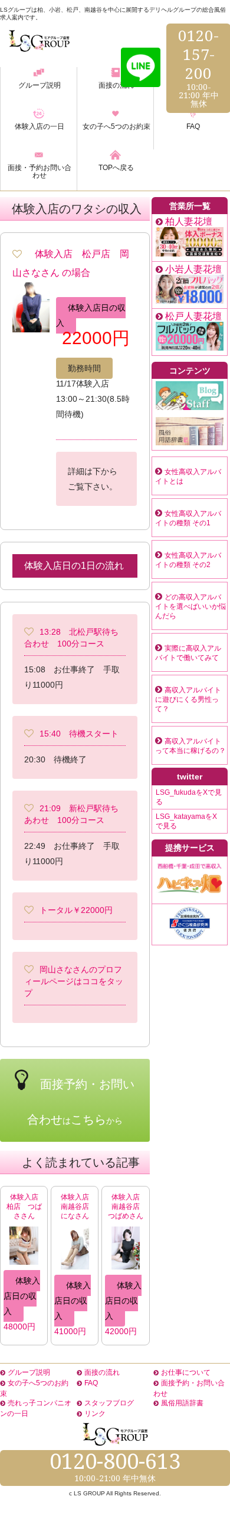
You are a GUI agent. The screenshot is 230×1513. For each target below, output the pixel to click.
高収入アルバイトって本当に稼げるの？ (190, 746)
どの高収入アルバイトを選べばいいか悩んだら (190, 606)
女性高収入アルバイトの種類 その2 (188, 560)
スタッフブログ (109, 1403)
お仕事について (186, 1372)
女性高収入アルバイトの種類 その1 (188, 518)
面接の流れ (102, 1372)
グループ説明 (29, 1372)
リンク (95, 1413)
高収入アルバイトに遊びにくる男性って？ (188, 699)
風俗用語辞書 (182, 1403)
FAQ (91, 1383)
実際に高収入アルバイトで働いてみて (188, 653)
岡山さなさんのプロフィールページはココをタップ (73, 981)
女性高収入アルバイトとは (188, 476)
